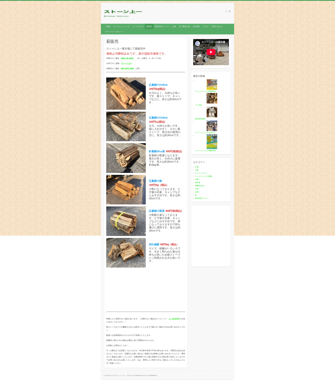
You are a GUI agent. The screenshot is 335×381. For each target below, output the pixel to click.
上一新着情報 (174, 319)
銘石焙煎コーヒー (162, 26)
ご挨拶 (107, 26)
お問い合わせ (216, 26)
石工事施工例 (184, 26)
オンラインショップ (121, 26)
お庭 (197, 170)
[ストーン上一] (123, 14)
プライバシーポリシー (114, 32)
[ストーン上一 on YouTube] (229, 11)
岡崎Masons (200, 186)
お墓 (174, 26)
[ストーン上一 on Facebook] (226, 11)
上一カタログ (138, 26)
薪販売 (149, 26)
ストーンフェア (201, 173)
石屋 (197, 192)
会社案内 (196, 26)
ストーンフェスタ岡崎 (203, 176)
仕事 (197, 179)
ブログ (205, 26)
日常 (197, 189)
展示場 (197, 182)
